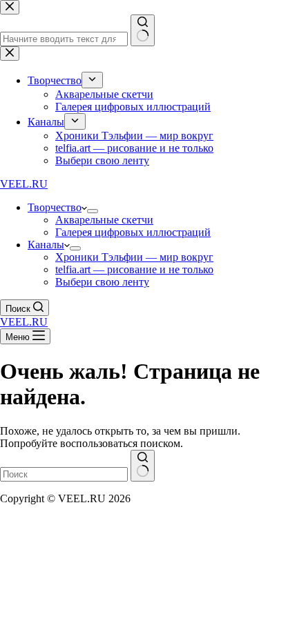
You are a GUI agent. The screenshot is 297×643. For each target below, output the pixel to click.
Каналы (46, 244)
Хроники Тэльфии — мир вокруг (134, 257)
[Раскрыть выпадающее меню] (92, 211)
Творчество (55, 207)
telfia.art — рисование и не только (134, 269)
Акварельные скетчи (104, 220)
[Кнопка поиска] (143, 466)
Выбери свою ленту (102, 282)
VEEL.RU (24, 184)
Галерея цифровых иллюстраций (133, 232)
